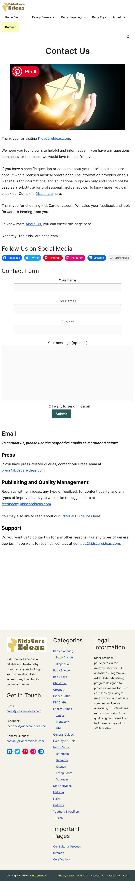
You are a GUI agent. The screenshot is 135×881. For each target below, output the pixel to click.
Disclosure (44, 194)
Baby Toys (99, 17)
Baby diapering (71, 17)
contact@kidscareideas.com (96, 543)
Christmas (60, 683)
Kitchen (61, 766)
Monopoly (62, 721)
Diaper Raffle (61, 696)
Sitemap (58, 853)
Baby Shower (62, 670)
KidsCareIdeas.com (54, 138)
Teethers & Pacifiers (66, 811)
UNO (59, 728)
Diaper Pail (63, 664)
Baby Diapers (65, 657)
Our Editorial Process (67, 846)
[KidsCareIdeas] (14, 6)
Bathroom (62, 753)
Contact (10, 27)
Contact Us (97, 875)
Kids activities (62, 785)
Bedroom (62, 760)
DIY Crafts (60, 702)
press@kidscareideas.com (23, 470)
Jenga (60, 715)
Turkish (58, 818)
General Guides (63, 734)
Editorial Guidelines (76, 516)
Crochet (58, 689)
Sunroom (62, 779)
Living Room (64, 773)
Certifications (62, 859)
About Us (119, 17)
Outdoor (58, 805)
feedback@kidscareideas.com (26, 504)
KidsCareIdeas (38, 875)
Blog (125, 875)
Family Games (41, 17)
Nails (56, 798)
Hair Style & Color (64, 741)
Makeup (58, 792)
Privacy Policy (66, 875)
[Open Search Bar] (128, 37)
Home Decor (13, 17)
